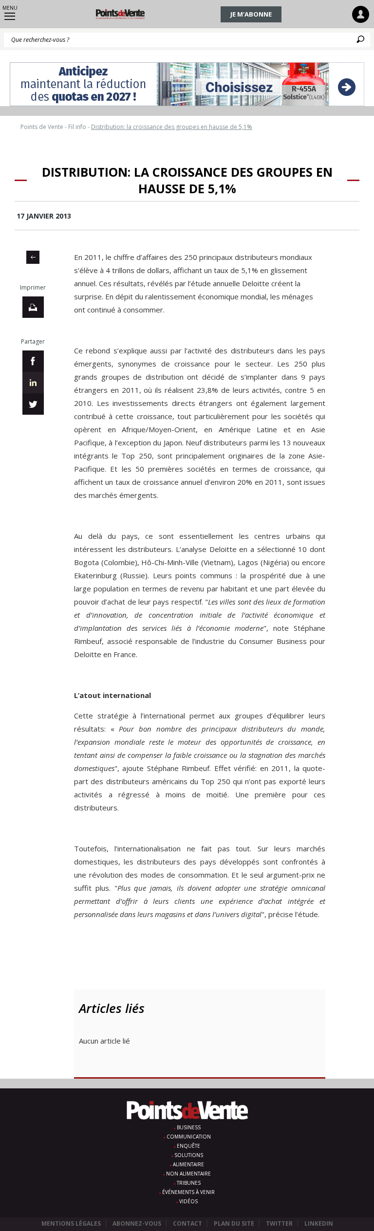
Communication (189, 1136)
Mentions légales (71, 1223)
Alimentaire (188, 1164)
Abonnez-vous (136, 1223)
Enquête (188, 1145)
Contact (187, 1223)
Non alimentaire (188, 1173)
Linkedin (318, 1223)
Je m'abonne (251, 14)
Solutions (188, 1155)
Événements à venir (188, 1192)
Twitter (279, 1223)
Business (189, 1127)
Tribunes (189, 1182)
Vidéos (188, 1201)
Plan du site (234, 1223)
